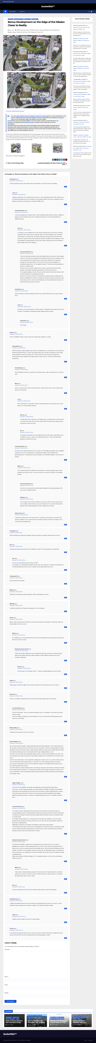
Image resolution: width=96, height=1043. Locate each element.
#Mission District (12, 32)
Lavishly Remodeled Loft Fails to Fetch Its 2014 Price (51, 163)
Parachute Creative (29, 122)
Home (86, 1040)
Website (6, 993)
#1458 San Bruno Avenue (23, 30)
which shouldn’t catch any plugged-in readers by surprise (31, 116)
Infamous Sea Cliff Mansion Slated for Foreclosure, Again (81, 40)
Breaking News (9, 1017)
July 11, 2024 (55, 1024)
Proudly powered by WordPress (9, 1040)
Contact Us (90, 1040)
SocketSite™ (48, 6)
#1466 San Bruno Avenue (36, 30)
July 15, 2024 (10, 1024)
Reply (65, 186)
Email (6, 984)
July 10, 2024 (77, 1024)
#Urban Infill (40, 32)
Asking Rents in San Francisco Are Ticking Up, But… (36, 1022)
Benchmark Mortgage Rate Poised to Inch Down (58, 1022)
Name (6, 976)
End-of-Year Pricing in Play (16, 163)
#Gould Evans (55, 30)
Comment (7, 949)
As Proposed (10, 19)
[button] (89, 11)
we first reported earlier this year (16, 111)
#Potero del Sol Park (22, 32)
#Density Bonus (48, 30)
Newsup (22, 1040)
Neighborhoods (35, 19)
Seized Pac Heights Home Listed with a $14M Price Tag (82, 148)
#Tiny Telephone (32, 32)
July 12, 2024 (32, 1024)
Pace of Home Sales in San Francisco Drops (14, 1021)
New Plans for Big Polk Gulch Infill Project (81, 107)
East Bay (81, 1015)
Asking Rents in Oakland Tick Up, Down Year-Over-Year (81, 1022)
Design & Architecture (18, 19)
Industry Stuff (28, 19)
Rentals (40, 1017)
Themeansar (27, 1040)
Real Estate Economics (32, 1017)
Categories (12, 11)
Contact (22, 11)
